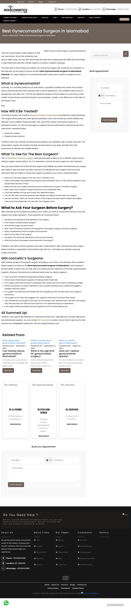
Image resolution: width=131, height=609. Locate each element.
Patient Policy (78, 588)
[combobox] (49, 460)
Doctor (31, 2)
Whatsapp (124, 19)
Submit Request (16, 484)
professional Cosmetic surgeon (19, 158)
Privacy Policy (53, 588)
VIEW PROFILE (15, 424)
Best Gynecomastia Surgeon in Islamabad (37, 35)
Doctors (64, 585)
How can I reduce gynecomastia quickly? (69, 353)
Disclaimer (65, 588)
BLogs (72, 585)
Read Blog (8, 370)
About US (20, 2)
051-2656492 (91, 9)
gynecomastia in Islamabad (45, 115)
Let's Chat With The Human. (115, 605)
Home (4, 35)
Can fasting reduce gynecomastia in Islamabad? (13, 353)
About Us (55, 585)
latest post (13, 35)
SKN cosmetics (44, 320)
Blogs (41, 2)
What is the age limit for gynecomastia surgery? (42, 353)
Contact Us (52, 2)
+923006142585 (67, 9)
